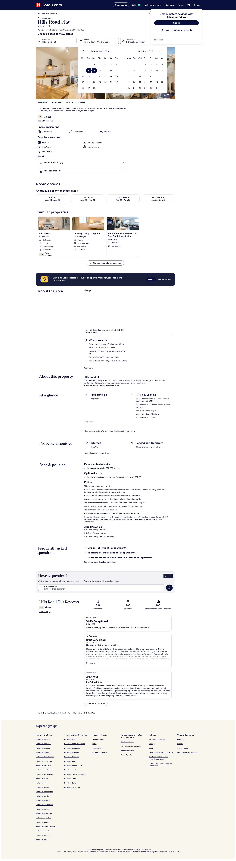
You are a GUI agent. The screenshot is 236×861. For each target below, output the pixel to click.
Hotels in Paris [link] (41, 783)
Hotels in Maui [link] (70, 770)
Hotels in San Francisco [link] (45, 770)
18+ (168, 95)
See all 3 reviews (45, 121)
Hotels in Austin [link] (42, 796)
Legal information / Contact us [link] (161, 752)
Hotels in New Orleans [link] (45, 757)
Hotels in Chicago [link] (43, 748)
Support (170, 5)
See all (41, 156)
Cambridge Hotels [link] (75, 713)
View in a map (92, 332)
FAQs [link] (94, 744)
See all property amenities (97, 453)
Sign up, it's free (164, 279)
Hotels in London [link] (42, 822)
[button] (89, 64)
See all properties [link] (50, 13)
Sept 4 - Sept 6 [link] (158, 200)
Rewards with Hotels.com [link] (187, 752)
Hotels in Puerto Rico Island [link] (75, 774)
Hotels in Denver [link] (42, 787)
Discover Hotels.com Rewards (176, 30)
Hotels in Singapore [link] (72, 748)
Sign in (197, 5)
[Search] (169, 588)
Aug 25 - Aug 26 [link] (52, 200)
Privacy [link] (151, 744)
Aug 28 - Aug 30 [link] (123, 200)
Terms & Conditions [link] (157, 739)
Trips (180, 5)
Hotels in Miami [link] (42, 779)
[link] (176, 40)
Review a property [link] (99, 752)
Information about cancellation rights (101, 385)
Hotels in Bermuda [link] (71, 757)
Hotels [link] (40, 713)
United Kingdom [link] (51, 713)
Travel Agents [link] (126, 755)
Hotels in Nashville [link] (43, 765)
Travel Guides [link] (182, 748)
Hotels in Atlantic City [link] (45, 813)
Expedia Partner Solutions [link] (131, 746)
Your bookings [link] (98, 739)
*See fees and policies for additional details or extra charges (108, 431)
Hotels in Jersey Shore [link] (73, 765)
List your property (153, 5)
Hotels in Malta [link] (70, 761)
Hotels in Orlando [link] (43, 752)
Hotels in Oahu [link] (70, 783)
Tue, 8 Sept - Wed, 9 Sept (96, 41)
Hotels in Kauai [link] (70, 779)
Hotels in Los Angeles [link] (44, 774)
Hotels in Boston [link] (42, 809)
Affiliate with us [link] (127, 742)
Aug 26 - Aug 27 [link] (87, 200)
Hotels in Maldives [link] (71, 752)
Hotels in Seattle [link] (43, 831)
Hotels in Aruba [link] (70, 739)
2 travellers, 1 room (135, 41)
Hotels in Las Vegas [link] (43, 739)
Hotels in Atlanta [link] (43, 800)
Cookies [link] (152, 748)
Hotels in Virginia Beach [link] (45, 826)
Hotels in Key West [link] (43, 818)
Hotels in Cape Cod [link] (72, 787)
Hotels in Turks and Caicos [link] (74, 744)
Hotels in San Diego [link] (44, 761)
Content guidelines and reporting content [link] (158, 758)
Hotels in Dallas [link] (42, 840)
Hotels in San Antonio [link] (44, 805)
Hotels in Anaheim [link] (43, 835)
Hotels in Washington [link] (44, 792)
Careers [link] (180, 744)
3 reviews (43, 611)
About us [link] (180, 739)
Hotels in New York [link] (43, 744)
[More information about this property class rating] (48, 26)
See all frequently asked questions (100, 562)
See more (88, 368)
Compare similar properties (107, 263)
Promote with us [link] (127, 750)
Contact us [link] (96, 748)
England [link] (63, 713)
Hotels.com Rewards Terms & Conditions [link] (160, 764)
